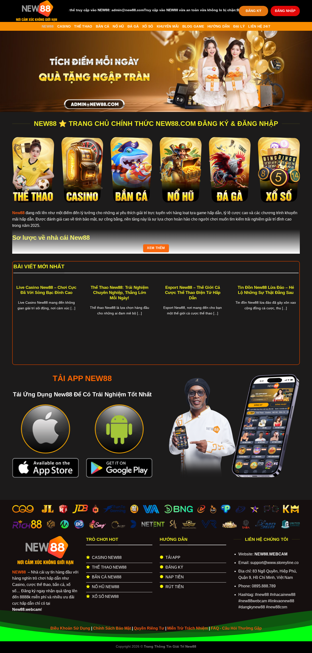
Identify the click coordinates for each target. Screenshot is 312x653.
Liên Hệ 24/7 (259, 26)
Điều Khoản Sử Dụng (70, 628)
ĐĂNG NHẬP (285, 11)
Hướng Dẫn (218, 26)
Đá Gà (133, 26)
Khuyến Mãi (168, 26)
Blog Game (193, 26)
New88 (48, 26)
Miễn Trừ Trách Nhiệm (187, 628)
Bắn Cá (102, 26)
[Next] (290, 308)
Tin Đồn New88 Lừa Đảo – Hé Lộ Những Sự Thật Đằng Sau (266, 290)
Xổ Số (147, 26)
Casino (64, 26)
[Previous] (21, 308)
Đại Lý (239, 26)
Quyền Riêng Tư (149, 628)
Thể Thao (83, 26)
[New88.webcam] (36, 11)
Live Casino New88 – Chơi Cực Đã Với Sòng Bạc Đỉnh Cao (46, 290)
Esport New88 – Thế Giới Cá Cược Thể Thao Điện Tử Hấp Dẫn (192, 292)
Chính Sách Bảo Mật (112, 628)
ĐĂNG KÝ (253, 11)
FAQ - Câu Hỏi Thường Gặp (236, 628)
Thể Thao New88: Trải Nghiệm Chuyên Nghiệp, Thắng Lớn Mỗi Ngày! (119, 292)
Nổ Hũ (118, 26)
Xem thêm (156, 248)
